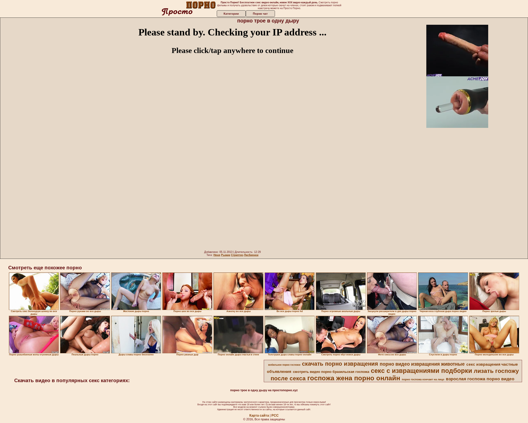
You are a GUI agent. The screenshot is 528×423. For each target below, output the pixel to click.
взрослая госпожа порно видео (480, 378)
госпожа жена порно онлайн (353, 378)
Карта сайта (259, 415)
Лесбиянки (251, 255)
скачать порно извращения (340, 364)
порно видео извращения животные (422, 364)
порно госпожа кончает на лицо (423, 379)
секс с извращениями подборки (421, 370)
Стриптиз (237, 255)
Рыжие (225, 255)
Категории (231, 13)
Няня (216, 255)
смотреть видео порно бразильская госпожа (331, 372)
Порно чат (260, 13)
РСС (275, 415)
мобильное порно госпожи (284, 364)
